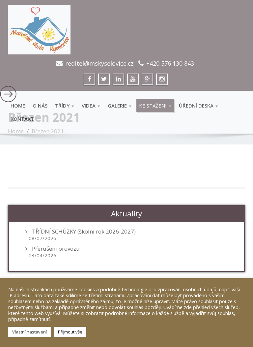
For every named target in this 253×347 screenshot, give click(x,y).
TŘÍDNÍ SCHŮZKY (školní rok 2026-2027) (84, 231)
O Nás (40, 105)
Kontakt (22, 118)
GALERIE (118, 105)
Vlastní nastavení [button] (29, 332)
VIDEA (89, 105)
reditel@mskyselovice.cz (99, 63)
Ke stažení (153, 105)
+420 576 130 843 (170, 63)
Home (18, 105)
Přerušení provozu (56, 248)
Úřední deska (197, 105)
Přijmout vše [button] (70, 332)
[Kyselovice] (126, 29)
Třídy (63, 105)
